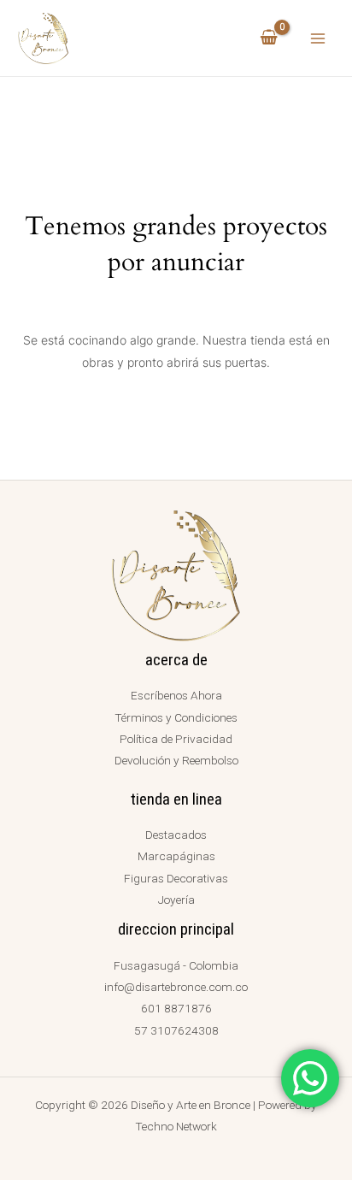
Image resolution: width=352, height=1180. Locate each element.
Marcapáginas (176, 856)
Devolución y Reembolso (176, 760)
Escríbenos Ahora (176, 695)
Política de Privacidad (176, 739)
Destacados (176, 834)
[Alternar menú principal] (318, 38)
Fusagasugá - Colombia (176, 965)
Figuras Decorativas (176, 878)
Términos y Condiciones (176, 717)
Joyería (176, 899)
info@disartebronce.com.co (176, 987)
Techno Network (176, 1126)
